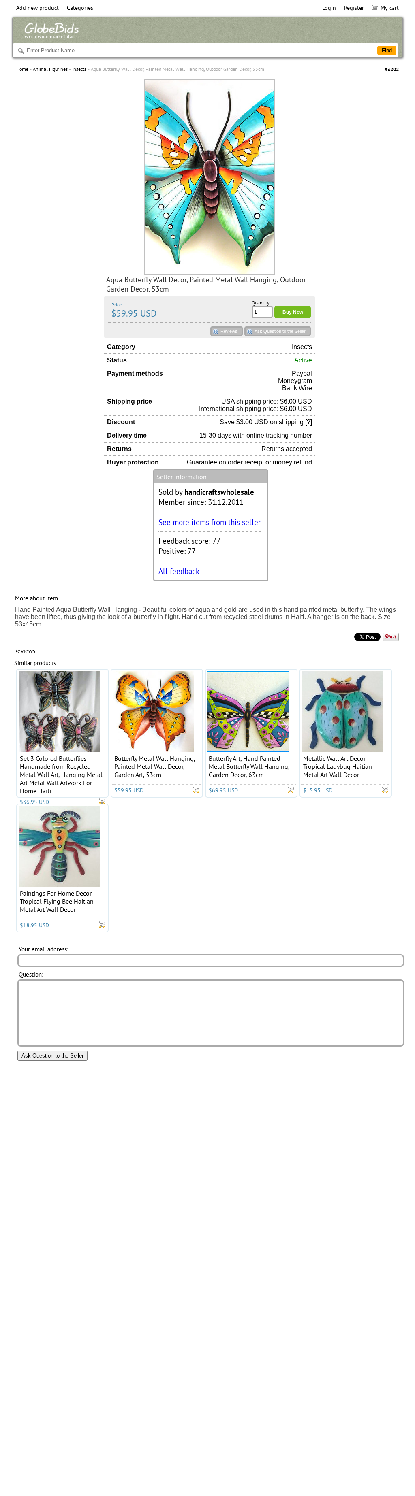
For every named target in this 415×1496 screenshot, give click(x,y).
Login (329, 7)
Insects (79, 69)
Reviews (228, 331)
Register (354, 7)
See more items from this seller (209, 522)
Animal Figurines (50, 69)
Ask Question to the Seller (280, 331)
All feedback (178, 571)
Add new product (37, 7)
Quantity (261, 303)
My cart (390, 7)
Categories (80, 7)
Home (22, 69)
